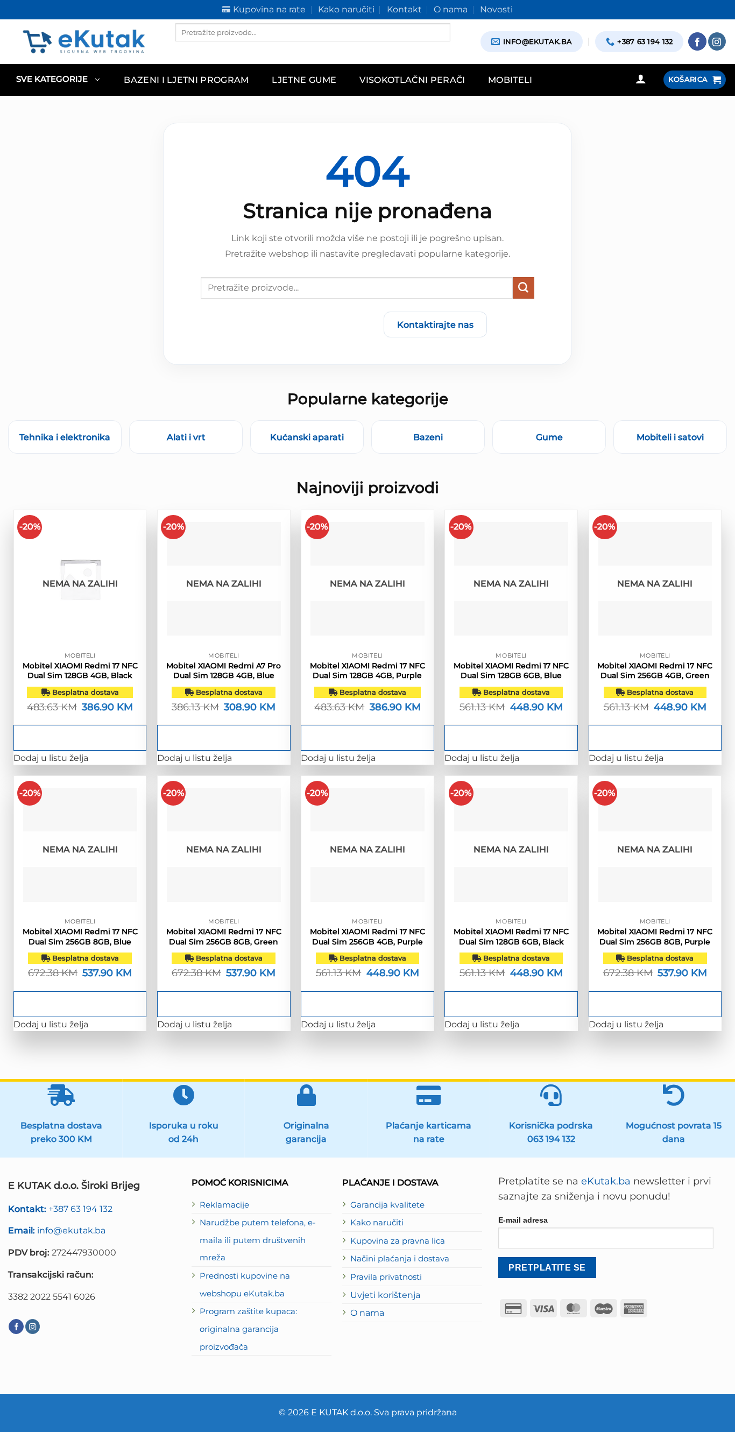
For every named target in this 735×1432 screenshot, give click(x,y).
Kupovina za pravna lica (397, 1241)
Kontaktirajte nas (435, 324)
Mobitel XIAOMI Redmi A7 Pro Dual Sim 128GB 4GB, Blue (223, 670)
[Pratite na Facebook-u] (697, 41)
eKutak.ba (606, 1181)
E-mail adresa (523, 1220)
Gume (549, 437)
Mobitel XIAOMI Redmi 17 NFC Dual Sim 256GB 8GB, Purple (654, 936)
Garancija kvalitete (387, 1205)
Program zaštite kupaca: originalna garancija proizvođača (248, 1329)
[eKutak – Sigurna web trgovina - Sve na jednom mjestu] (84, 41)
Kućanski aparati (307, 437)
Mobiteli (510, 79)
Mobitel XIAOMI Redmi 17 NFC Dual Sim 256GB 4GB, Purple (367, 936)
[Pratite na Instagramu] (717, 41)
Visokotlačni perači (412, 79)
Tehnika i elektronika (64, 437)
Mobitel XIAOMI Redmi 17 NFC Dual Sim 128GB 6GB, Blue (511, 670)
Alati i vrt (186, 437)
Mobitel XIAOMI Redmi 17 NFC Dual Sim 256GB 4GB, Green (654, 670)
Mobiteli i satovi (670, 437)
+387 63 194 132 (60, 1208)
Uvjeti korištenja (385, 1294)
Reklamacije (224, 1205)
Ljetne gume (304, 79)
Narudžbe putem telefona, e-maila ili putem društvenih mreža (258, 1240)
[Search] (184, 50)
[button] (58, 80)
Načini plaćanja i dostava (399, 1259)
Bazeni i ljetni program (186, 79)
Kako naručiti (377, 1223)
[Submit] (523, 288)
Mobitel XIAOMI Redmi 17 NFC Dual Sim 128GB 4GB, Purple (367, 670)
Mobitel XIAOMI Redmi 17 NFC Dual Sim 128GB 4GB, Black (80, 670)
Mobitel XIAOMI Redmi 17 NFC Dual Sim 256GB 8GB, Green (223, 936)
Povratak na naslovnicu (312, 324)
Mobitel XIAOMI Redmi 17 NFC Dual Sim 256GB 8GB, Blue (80, 936)
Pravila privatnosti (386, 1277)
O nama (367, 1312)
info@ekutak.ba (56, 1230)
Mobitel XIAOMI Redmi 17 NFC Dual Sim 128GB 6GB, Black (511, 936)
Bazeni (428, 437)
